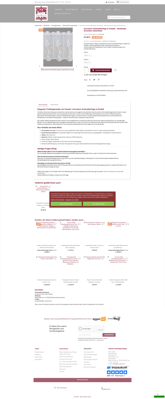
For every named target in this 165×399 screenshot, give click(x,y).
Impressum (62, 369)
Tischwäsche (86, 10)
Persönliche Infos (89, 352)
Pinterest (98, 79)
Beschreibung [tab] (43, 104)
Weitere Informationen (57, 200)
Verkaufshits (38, 359)
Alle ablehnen (66, 204)
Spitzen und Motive (63, 14)
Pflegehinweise (39, 352)
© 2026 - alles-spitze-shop (82, 397)
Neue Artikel (38, 357)
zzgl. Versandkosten (95, 41)
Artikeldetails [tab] (54, 104)
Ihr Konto (87, 349)
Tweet (94, 79)
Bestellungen (88, 357)
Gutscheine (87, 364)
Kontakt (61, 371)
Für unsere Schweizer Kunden (68, 361)
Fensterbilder (72, 10)
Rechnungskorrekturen (91, 359)
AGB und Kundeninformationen (68, 364)
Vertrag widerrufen (82, 379)
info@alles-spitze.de (118, 364)
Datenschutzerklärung (66, 356)
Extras (99, 10)
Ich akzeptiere (98, 204)
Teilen (90, 79)
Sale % (117, 10)
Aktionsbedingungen (65, 366)
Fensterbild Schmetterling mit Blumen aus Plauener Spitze (43, 205)
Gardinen (58, 10)
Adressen (87, 362)
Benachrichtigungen (90, 367)
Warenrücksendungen (90, 354)
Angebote (38, 354)
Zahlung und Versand (65, 359)
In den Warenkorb (101, 70)
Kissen (108, 10)
